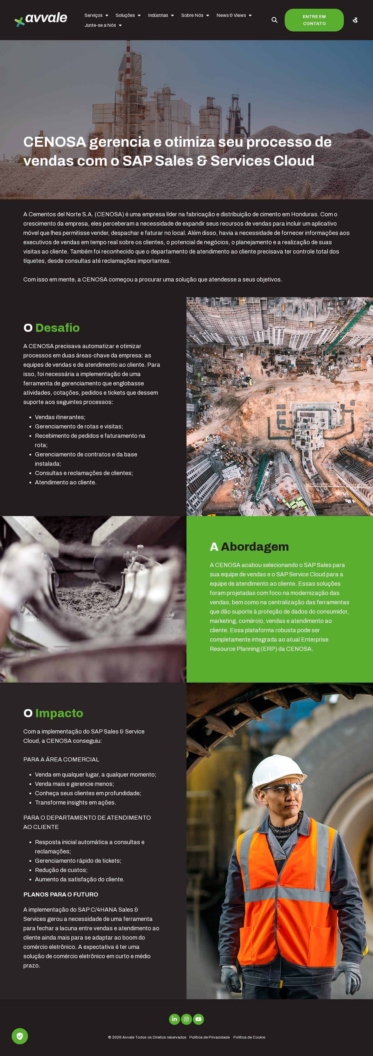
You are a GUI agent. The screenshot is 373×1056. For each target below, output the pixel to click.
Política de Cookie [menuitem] (249, 1037)
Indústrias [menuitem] (158, 15)
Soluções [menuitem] (125, 15)
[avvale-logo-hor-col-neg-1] (41, 20)
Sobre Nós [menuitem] (192, 15)
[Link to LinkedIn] (174, 1019)
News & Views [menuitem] (231, 15)
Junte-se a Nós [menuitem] (100, 25)
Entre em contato (314, 20)
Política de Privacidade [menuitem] (209, 1037)
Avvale (128, 1037)
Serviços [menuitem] (94, 15)
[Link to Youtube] (198, 1019)
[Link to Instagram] (186, 1019)
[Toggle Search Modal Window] (274, 20)
